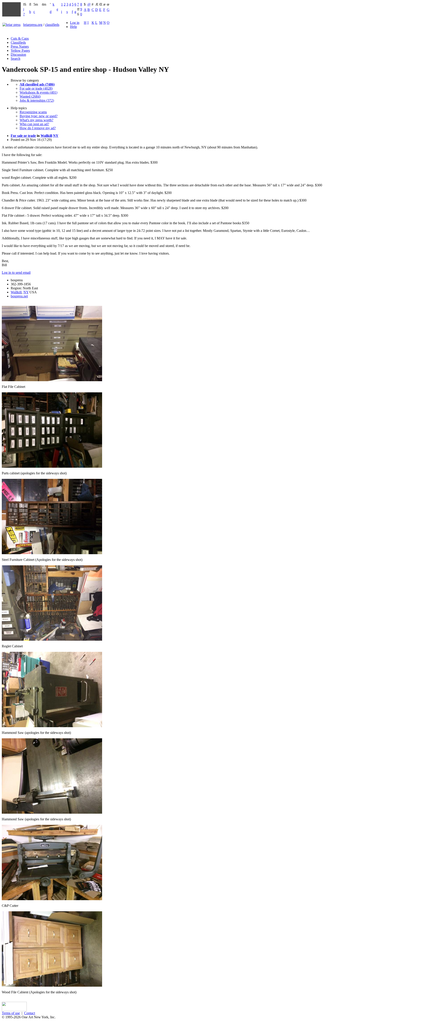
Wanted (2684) (30, 96)
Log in (74, 23)
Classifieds (18, 42)
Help (73, 27)
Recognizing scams (33, 112)
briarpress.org (32, 25)
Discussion (18, 54)
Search (15, 58)
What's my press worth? (36, 120)
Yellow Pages (20, 50)
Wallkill (46, 136)
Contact (29, 1013)
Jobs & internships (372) (37, 100)
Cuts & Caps (20, 38)
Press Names (20, 46)
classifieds (52, 25)
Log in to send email (16, 272)
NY (55, 136)
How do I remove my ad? (38, 128)
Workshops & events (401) (38, 92)
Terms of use (11, 1013)
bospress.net (19, 296)
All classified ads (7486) (37, 84)
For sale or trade (23, 136)
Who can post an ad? (34, 124)
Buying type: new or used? (39, 116)
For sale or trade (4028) (36, 88)
